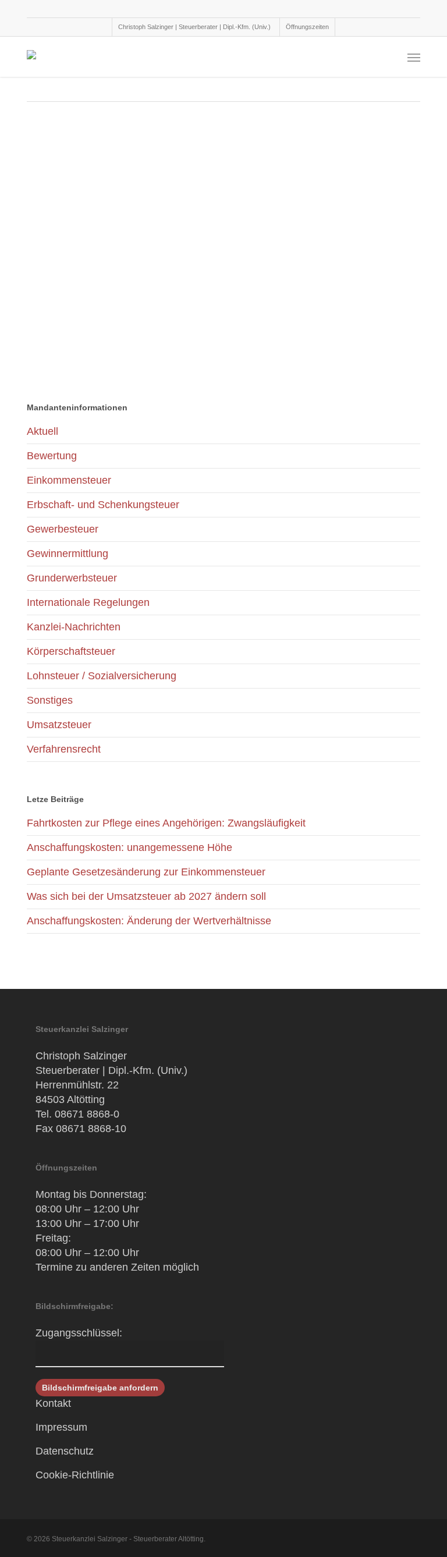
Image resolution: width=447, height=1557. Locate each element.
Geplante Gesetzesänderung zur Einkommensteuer (146, 872)
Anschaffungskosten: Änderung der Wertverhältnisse (149, 921)
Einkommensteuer (69, 480)
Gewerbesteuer (62, 529)
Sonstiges (50, 700)
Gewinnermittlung (67, 553)
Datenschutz (65, 1451)
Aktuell (42, 431)
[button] (413, 57)
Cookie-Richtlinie (75, 1475)
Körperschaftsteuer (71, 651)
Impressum (61, 1427)
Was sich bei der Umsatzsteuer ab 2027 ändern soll (146, 896)
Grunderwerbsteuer (72, 578)
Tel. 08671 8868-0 (77, 1114)
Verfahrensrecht (64, 749)
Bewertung (52, 456)
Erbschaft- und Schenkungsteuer (103, 504)
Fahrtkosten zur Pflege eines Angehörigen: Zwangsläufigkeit (167, 823)
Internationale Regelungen (88, 602)
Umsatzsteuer (59, 724)
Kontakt (53, 1403)
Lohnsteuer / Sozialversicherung (101, 676)
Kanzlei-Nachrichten (73, 627)
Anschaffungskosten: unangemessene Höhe (129, 847)
